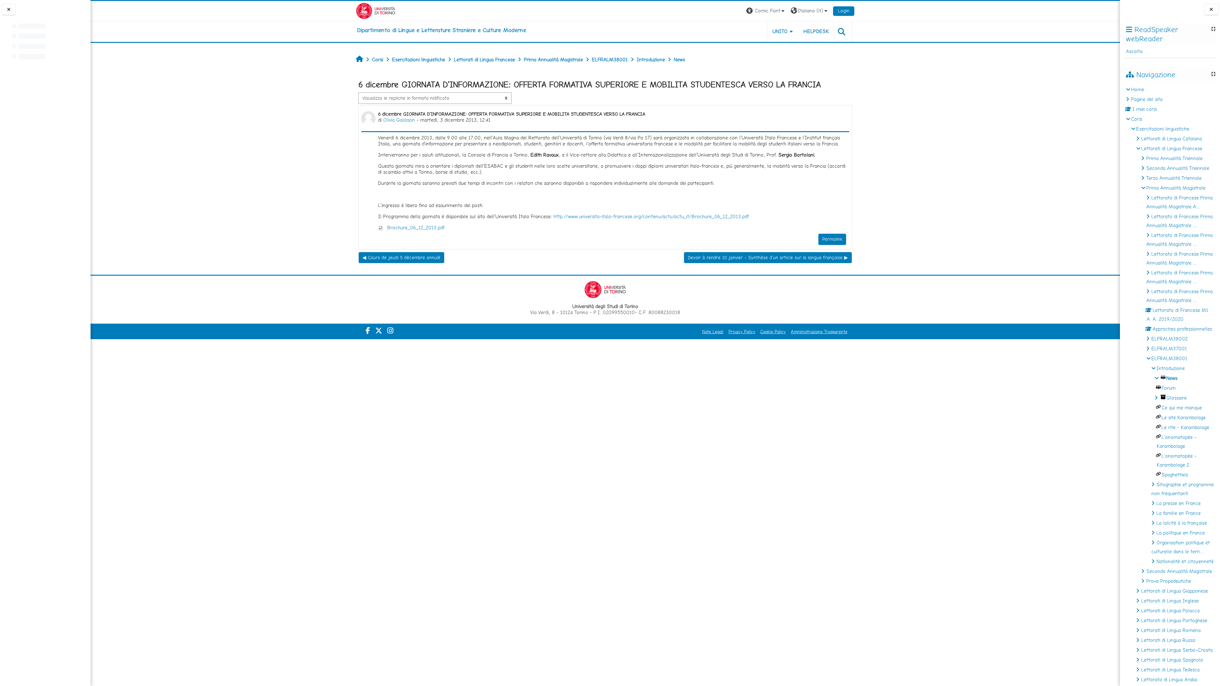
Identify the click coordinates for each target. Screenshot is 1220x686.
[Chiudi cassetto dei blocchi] (1211, 10)
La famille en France (1178, 513)
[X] (379, 330)
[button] (766, 11)
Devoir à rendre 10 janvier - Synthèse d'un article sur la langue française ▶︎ (768, 257)
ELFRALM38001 (1169, 358)
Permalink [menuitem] (832, 239)
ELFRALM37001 (1169, 349)
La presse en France (1178, 503)
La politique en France (1180, 533)
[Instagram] (390, 330)
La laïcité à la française (1181, 523)
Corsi (1136, 119)
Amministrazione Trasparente (819, 331)
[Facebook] (368, 330)
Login (844, 11)
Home (1137, 89)
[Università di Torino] (376, 10)
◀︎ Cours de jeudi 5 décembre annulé (401, 257)
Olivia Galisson (399, 120)
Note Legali (712, 331)
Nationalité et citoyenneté (1185, 561)
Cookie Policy (773, 331)
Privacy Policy (742, 331)
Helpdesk (816, 31)
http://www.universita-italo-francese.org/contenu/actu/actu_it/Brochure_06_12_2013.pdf (651, 216)
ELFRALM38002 (1169, 339)
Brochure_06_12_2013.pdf (415, 228)
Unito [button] (780, 31)
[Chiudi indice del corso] (9, 10)
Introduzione (1170, 368)
